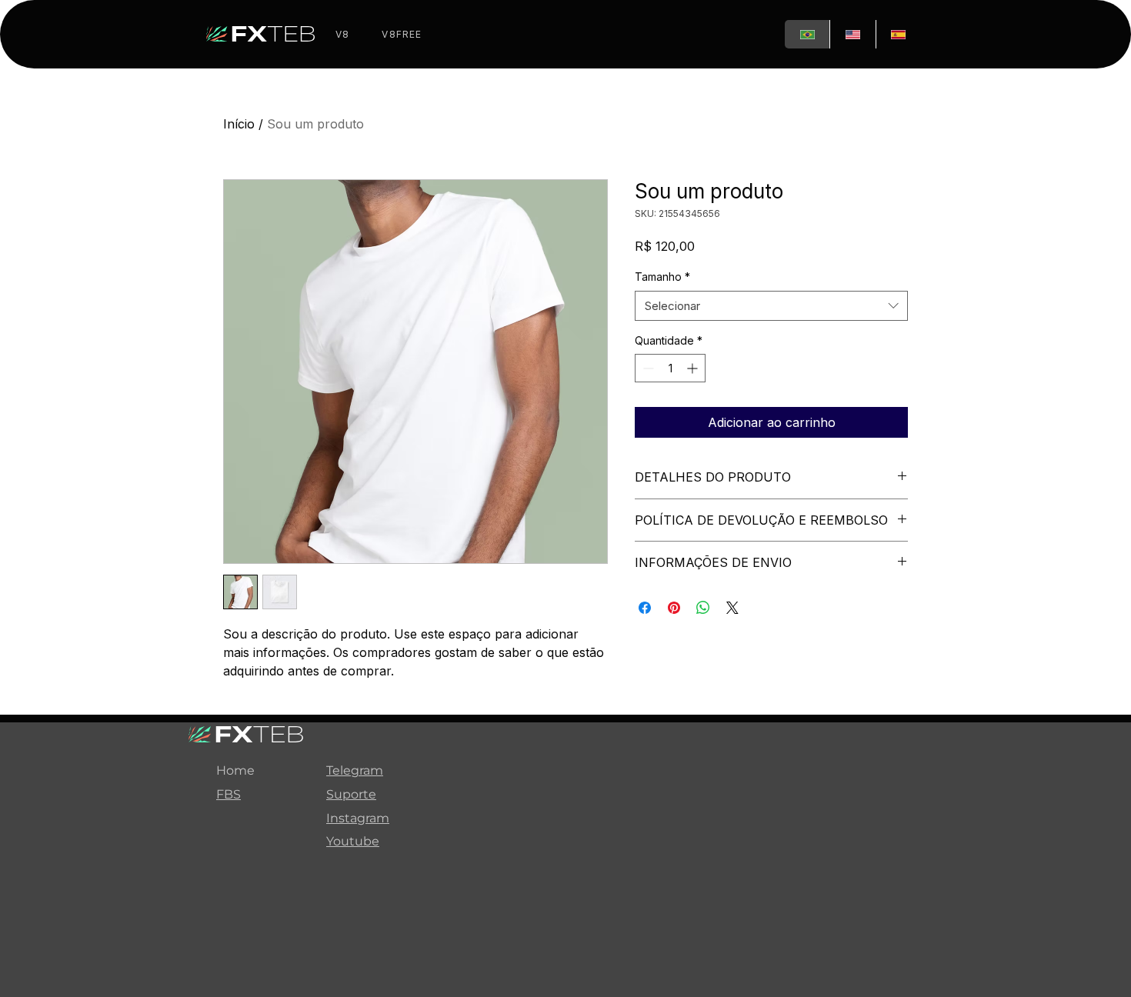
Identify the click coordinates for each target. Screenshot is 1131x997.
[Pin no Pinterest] (674, 608)
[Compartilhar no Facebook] (645, 608)
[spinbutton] (670, 368)
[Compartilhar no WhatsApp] (703, 608)
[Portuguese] (807, 34)
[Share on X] (732, 608)
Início (239, 124)
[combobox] (771, 306)
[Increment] (693, 368)
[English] (852, 34)
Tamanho (662, 276)
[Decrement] (646, 368)
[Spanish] (898, 34)
